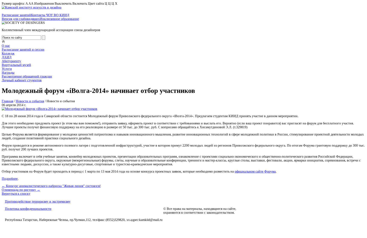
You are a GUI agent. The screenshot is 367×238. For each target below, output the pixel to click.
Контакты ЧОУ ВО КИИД (50, 15)
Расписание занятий (16, 15)
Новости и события (30, 101)
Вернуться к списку (16, 193)
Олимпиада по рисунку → (21, 190)
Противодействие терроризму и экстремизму (38, 201)
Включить (79, 3)
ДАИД (6, 57)
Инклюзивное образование (59, 19)
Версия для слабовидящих (21, 19)
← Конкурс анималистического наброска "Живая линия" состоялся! (51, 186)
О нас (6, 46)
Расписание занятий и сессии (23, 49)
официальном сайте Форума (255, 171)
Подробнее (10, 178)
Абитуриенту (11, 61)
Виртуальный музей (16, 65)
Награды (8, 72)
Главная (7, 101)
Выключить (63, 3)
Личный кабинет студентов (22, 80)
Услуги (7, 69)
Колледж (8, 53)
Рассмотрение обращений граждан (27, 76)
